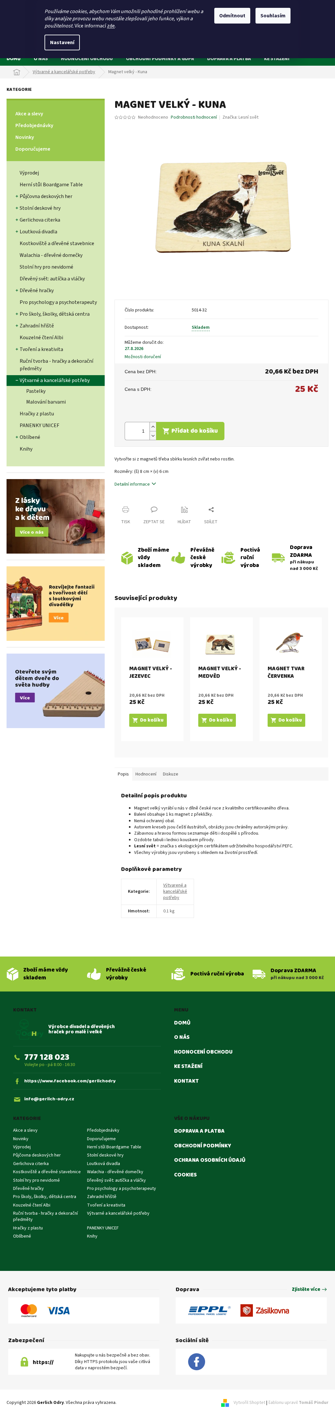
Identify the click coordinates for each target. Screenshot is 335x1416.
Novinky (24, 137)
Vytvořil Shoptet (249, 1402)
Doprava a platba (199, 1131)
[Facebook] (196, 1362)
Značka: (240, 117)
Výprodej (29, 172)
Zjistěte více (306, 1289)
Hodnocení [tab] (145, 774)
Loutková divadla (38, 231)
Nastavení (62, 42)
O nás (181, 1037)
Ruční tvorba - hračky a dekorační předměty (56, 365)
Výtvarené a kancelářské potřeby (175, 891)
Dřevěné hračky (37, 290)
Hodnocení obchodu (203, 1052)
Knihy (26, 449)
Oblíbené (30, 437)
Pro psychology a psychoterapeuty (58, 302)
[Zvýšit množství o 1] (153, 426)
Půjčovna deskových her (46, 196)
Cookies (185, 1175)
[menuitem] (13, 59)
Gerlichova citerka (40, 220)
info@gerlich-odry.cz (49, 1099)
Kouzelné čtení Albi (41, 337)
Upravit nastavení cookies (142, 1402)
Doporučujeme (32, 149)
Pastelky (35, 391)
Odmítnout (232, 15)
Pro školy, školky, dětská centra (55, 314)
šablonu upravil (298, 1402)
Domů (182, 1023)
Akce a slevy (29, 113)
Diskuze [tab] (170, 774)
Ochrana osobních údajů (209, 1160)
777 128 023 (46, 1057)
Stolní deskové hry (40, 208)
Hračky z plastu (37, 413)
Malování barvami (46, 402)
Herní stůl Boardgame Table (51, 184)
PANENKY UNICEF (39, 425)
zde (111, 25)
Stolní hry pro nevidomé (46, 267)
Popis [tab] (123, 774)
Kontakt (186, 1081)
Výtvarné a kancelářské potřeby (55, 380)
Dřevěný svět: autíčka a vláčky (52, 278)
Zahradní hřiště (37, 325)
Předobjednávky (34, 125)
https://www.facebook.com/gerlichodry (70, 1081)
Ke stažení (188, 1067)
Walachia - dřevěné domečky (51, 255)
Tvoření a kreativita (41, 349)
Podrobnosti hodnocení (194, 117)
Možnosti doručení (143, 357)
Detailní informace (132, 484)
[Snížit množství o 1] (153, 435)
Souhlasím (273, 15)
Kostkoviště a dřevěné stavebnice (57, 243)
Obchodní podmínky (202, 1146)
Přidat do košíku (194, 430)
